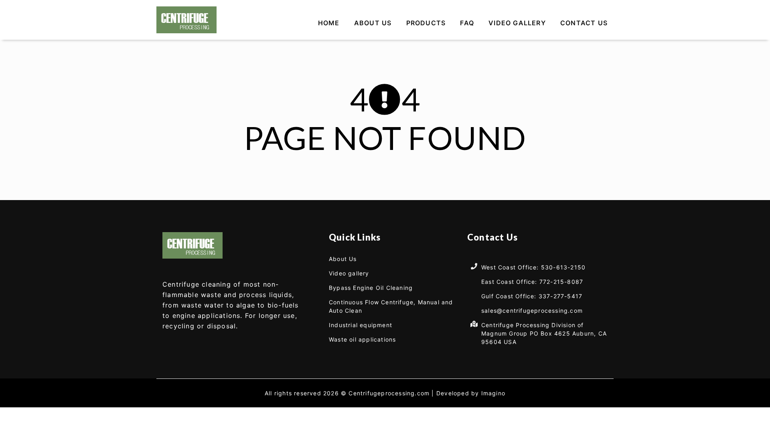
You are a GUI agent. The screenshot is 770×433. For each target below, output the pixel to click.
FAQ (467, 23)
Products (426, 23)
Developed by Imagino (470, 393)
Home (329, 23)
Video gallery (517, 23)
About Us (373, 23)
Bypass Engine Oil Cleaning (371, 287)
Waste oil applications (362, 339)
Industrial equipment (360, 325)
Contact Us (584, 23)
